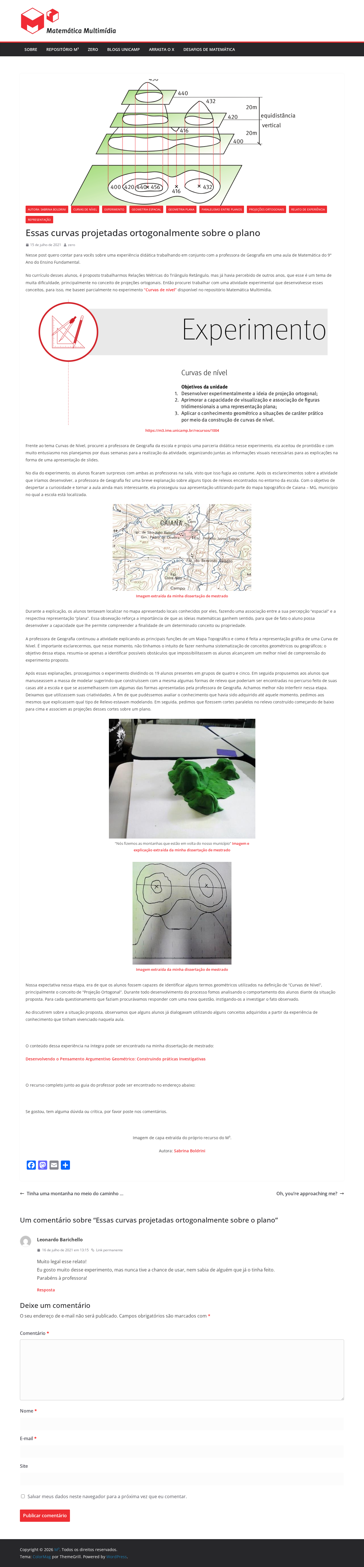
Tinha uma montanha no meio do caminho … (75, 1193)
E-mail (28, 1438)
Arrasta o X (161, 49)
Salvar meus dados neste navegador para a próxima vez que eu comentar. (107, 1496)
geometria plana (181, 209)
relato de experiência (308, 209)
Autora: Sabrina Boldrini (47, 209)
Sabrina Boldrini (189, 1150)
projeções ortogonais (266, 209)
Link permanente (109, 1250)
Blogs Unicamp (123, 49)
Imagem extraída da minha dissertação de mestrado (182, 595)
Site (24, 1466)
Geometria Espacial (146, 209)
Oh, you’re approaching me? (306, 1193)
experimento (114, 209)
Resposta (46, 1290)
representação (39, 220)
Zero (93, 49)
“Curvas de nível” (160, 289)
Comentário (34, 1333)
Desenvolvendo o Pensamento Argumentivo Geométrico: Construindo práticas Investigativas (116, 1059)
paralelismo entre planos (222, 209)
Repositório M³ (62, 49)
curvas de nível (85, 209)
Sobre (30, 49)
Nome (28, 1411)
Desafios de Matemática (209, 49)
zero (71, 244)
